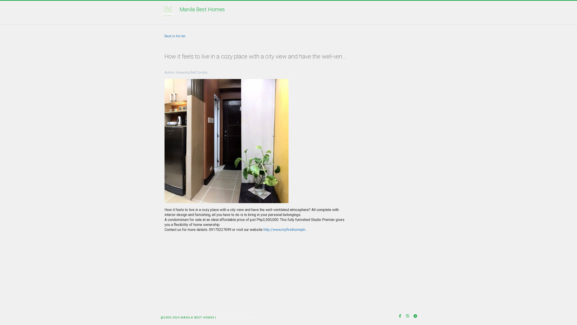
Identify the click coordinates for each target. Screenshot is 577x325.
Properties (127, 12)
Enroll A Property (227, 12)
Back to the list (175, 36)
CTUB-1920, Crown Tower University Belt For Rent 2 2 (336, 12)
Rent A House (186, 12)
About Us (264, 12)
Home (101, 12)
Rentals (156, 12)
